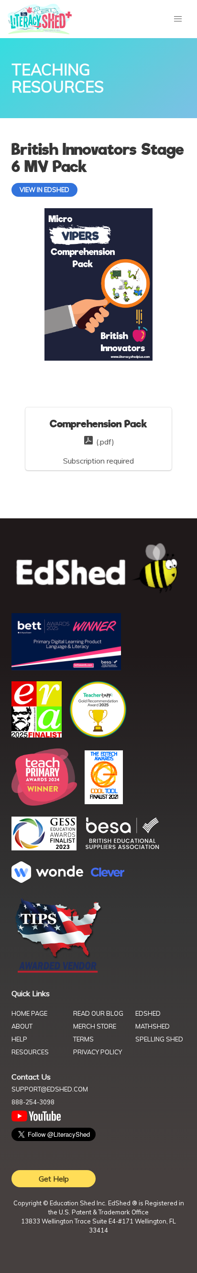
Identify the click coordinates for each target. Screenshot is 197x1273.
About (22, 1026)
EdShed (148, 1013)
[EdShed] (98, 568)
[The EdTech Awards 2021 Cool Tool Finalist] (104, 801)
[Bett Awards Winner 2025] (66, 667)
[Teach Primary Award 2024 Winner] (44, 803)
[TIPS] (58, 972)
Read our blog (98, 1013)
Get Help (54, 1178)
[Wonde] (47, 880)
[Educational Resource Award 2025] (36, 734)
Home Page (29, 1013)
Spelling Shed (159, 1039)
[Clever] (107, 874)
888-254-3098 (33, 1102)
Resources (30, 1052)
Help (19, 1039)
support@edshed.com (49, 1089)
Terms (83, 1039)
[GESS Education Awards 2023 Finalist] (44, 847)
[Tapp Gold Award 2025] (98, 735)
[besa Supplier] (122, 848)
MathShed (152, 1026)
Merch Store (94, 1026)
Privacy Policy (97, 1052)
